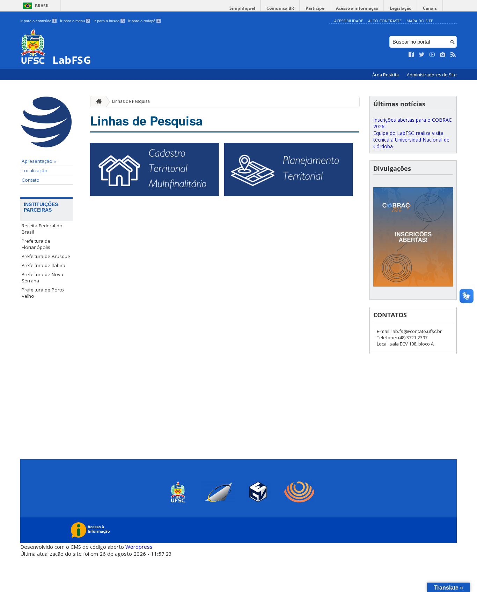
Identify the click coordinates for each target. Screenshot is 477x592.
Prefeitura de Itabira (43, 265)
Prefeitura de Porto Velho (43, 293)
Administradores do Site (432, 75)
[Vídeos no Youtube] (432, 55)
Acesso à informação (357, 8)
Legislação (400, 8)
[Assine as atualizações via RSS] (453, 55)
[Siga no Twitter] (422, 55)
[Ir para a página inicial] (97, 101)
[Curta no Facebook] (411, 55)
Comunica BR (280, 8)
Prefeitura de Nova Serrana (42, 277)
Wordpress (139, 546)
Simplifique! (242, 8)
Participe (315, 8)
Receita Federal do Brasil (42, 228)
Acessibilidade (348, 20)
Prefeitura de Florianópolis (36, 244)
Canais (430, 8)
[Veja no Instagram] (443, 55)
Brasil (42, 6)
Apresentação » (39, 161)
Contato (30, 180)
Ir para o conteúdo (38, 21)
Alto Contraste (385, 20)
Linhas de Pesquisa (131, 101)
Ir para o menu (74, 21)
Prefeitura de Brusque (46, 256)
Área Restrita (386, 75)
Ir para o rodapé (144, 21)
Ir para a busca (109, 21)
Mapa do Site (419, 20)
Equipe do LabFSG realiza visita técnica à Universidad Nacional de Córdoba (411, 140)
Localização (34, 170)
